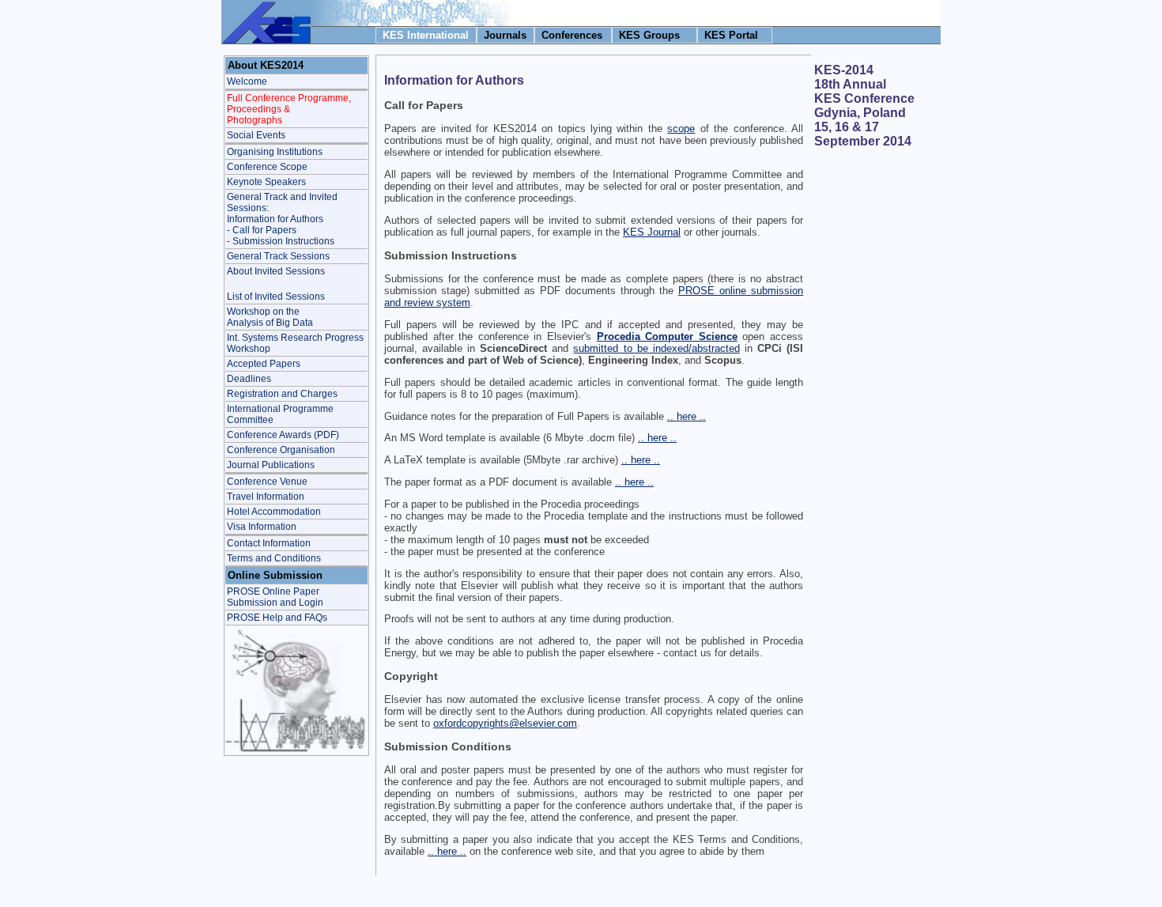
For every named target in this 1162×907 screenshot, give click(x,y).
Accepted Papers (263, 363)
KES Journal (652, 232)
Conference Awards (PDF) (283, 434)
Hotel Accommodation (274, 511)
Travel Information (265, 496)
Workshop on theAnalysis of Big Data (270, 317)
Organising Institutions (275, 151)
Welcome (247, 81)
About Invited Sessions (276, 271)
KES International (426, 35)
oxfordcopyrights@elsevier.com (505, 723)
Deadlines (249, 378)
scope (681, 128)
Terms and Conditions (274, 558)
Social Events (256, 135)
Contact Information (269, 543)
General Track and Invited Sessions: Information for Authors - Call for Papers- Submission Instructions (282, 219)
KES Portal (731, 35)
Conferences (571, 35)
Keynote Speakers (266, 181)
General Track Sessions (278, 256)
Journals (505, 35)
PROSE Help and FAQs (277, 617)
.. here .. (686, 416)
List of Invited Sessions (276, 296)
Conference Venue (267, 481)
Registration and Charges (282, 393)
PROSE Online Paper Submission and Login (275, 597)
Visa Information (261, 526)
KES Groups (649, 35)
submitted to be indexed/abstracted (656, 348)
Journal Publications (271, 465)
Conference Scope (267, 166)
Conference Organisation (281, 449)
